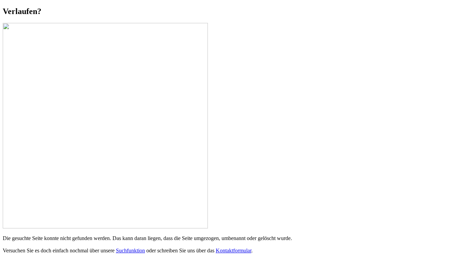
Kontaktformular (233, 250)
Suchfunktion (130, 250)
